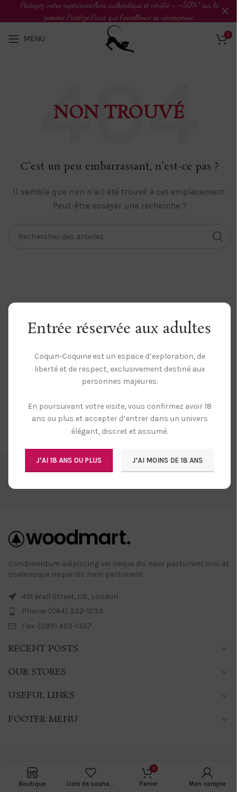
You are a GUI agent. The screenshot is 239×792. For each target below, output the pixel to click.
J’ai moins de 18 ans (167, 461)
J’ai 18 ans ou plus (69, 461)
